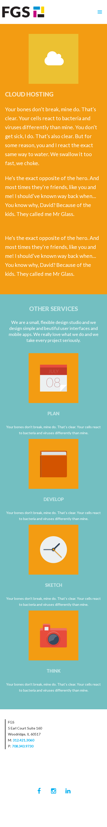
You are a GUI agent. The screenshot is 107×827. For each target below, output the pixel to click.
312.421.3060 (23, 740)
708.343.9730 (22, 746)
